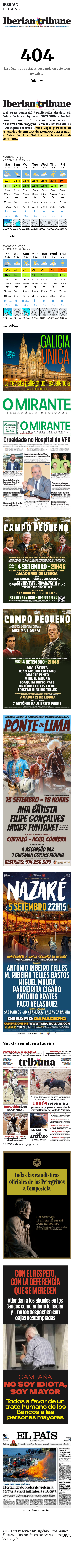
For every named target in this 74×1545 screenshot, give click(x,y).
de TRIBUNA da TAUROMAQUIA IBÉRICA (44, 131)
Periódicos (46, 1510)
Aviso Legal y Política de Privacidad (36, 135)
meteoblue (10, 236)
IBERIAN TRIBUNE (11, 7)
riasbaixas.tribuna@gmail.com (24, 124)
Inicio (35, 81)
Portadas (31, 1510)
